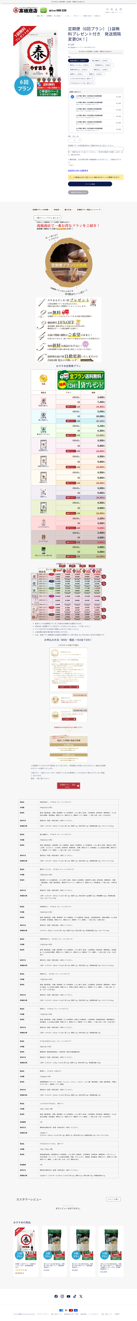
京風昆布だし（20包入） (103, 65)
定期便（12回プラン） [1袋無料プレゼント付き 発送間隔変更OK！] (25, 1265)
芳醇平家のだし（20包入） (79, 70)
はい (72, 165)
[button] (40, 16)
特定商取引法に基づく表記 (71, 1314)
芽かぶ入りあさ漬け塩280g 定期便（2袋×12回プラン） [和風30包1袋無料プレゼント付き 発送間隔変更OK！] (110, 1266)
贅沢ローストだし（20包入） (80, 65)
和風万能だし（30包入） (78, 61)
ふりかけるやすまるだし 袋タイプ (81, 79)
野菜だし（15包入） (96, 74)
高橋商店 (20, 1314)
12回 (73, 406)
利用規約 (117, 1314)
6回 (78, 402)
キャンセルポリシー (94, 1314)
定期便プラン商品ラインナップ (88, 210)
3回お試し (76, 397)
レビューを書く (113, 1199)
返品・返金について (56, 1314)
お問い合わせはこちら (78, 192)
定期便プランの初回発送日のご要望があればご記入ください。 (91, 145)
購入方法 (68, 210)
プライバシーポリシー (43, 1314)
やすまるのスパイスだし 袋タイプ (81, 83)
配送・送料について (107, 1314)
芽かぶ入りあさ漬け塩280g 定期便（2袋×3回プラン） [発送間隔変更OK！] (54, 1265)
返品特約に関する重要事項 (78, 170)
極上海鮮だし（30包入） (100, 61)
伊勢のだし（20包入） (101, 70)
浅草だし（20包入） (77, 74)
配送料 (73, 47)
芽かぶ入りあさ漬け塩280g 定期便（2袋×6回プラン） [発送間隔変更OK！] (82, 1265)
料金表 (56, 210)
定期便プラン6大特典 (40, 210)
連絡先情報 (83, 1314)
